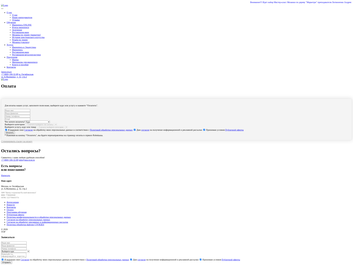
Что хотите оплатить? (15, 122)
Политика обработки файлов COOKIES (25, 224)
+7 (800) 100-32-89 (9, 74)
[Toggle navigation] (2, 8)
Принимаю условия (224, 130)
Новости (11, 205)
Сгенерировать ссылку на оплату (16, 141)
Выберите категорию (15, 124)
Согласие (28, 130)
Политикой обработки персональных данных (111, 130)
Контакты (11, 207)
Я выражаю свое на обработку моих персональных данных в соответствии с (70, 130)
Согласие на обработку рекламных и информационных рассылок (37, 222)
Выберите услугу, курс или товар (20, 127)
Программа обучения (16, 212)
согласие (145, 130)
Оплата (10, 210)
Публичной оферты (234, 130)
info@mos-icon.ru (27, 160)
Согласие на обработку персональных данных (28, 219)
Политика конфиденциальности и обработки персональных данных (39, 217)
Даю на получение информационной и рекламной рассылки (169, 130)
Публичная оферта (15, 215)
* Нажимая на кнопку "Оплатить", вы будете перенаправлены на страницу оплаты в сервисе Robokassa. (54, 135)
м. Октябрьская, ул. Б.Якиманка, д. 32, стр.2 (17, 75)
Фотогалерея (13, 202)
